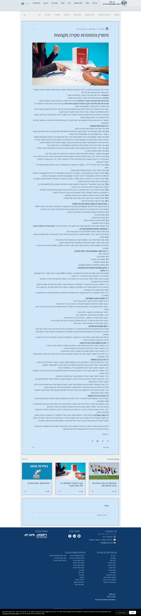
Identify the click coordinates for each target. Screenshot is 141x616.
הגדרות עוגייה (121, 612)
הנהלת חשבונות (89, 15)
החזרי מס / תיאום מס (104, 15)
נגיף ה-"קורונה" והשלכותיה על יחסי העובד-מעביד (71, 484)
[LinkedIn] (74, 536)
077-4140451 (108, 537)
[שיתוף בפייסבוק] (108, 441)
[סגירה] (138, 612)
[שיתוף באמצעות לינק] (93, 441)
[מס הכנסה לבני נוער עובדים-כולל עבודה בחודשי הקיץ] (104, 471)
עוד (39, 15)
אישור (132, 612)
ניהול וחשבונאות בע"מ (112, 4)
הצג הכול (24, 459)
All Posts (116, 15)
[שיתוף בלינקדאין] (98, 441)
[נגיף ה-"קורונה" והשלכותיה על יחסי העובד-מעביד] (70, 471)
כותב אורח (47, 15)
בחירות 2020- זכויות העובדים (38, 483)
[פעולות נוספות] (33, 29)
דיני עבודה (67, 15)
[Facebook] (69, 536)
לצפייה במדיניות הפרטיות (10, 613)
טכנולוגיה (57, 15)
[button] (87, 2)
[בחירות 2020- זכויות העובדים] (37, 471)
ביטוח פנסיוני (77, 15)
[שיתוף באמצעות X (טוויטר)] (103, 441)
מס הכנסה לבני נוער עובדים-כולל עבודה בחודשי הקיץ (104, 484)
